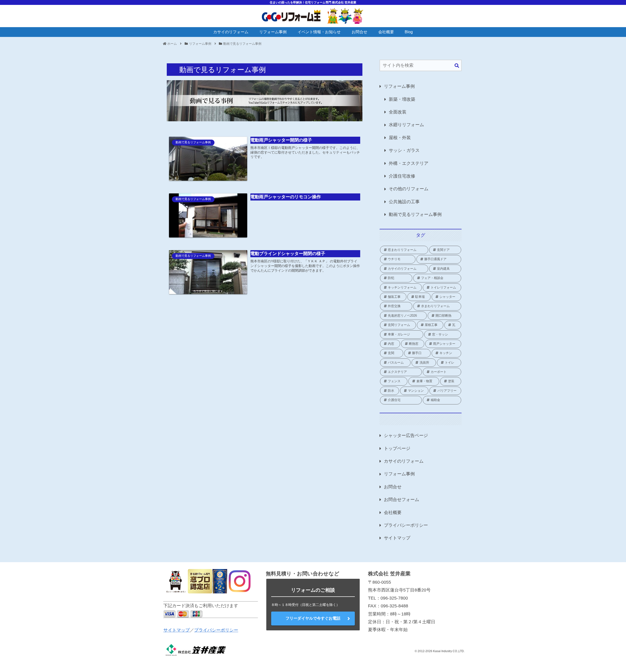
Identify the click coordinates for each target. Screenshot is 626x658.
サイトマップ (397, 537)
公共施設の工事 (404, 201)
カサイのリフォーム (404, 461)
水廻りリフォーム (406, 124)
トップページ (397, 448)
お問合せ (393, 486)
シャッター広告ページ (406, 435)
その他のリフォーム (408, 188)
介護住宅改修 (402, 176)
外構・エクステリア (408, 163)
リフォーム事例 (399, 86)
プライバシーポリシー (406, 525)
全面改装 (397, 112)
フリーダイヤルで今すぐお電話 (313, 618)
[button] (457, 65)
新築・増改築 (402, 99)
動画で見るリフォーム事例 (415, 214)
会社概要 (393, 512)
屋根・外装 (400, 137)
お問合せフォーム (401, 499)
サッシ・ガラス (404, 150)
